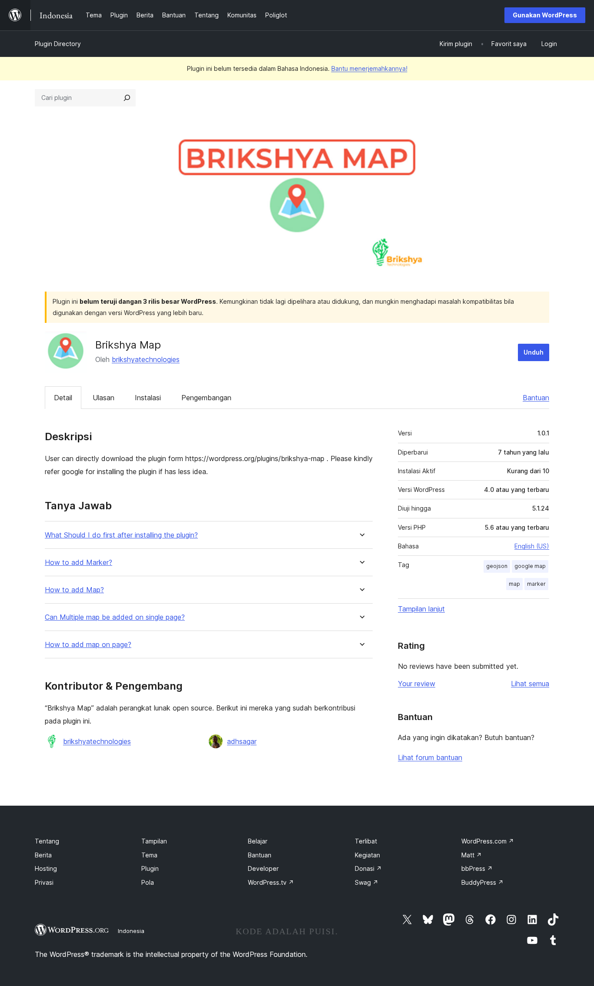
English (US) (531, 546)
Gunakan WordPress (545, 15)
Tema (149, 855)
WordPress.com (487, 841)
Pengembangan (206, 397)
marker (536, 584)
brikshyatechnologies (146, 359)
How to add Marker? (78, 562)
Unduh (534, 352)
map (514, 584)
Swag (366, 882)
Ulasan (103, 397)
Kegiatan (367, 855)
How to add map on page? (88, 645)
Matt (471, 855)
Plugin (150, 868)
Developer (263, 868)
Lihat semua (530, 683)
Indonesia (131, 930)
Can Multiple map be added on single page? (115, 617)
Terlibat (366, 841)
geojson (496, 566)
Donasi (368, 868)
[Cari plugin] (127, 97)
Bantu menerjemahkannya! (369, 68)
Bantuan (536, 397)
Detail (63, 397)
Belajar (257, 841)
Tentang (47, 841)
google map (530, 566)
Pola (147, 882)
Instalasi (148, 397)
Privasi (44, 882)
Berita (43, 855)
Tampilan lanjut (421, 608)
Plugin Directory (58, 43)
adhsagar (242, 741)
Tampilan (154, 841)
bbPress (477, 868)
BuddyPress (482, 882)
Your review (416, 683)
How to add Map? (74, 590)
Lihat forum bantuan (430, 757)
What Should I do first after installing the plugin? (121, 535)
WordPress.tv (271, 882)
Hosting (46, 868)
